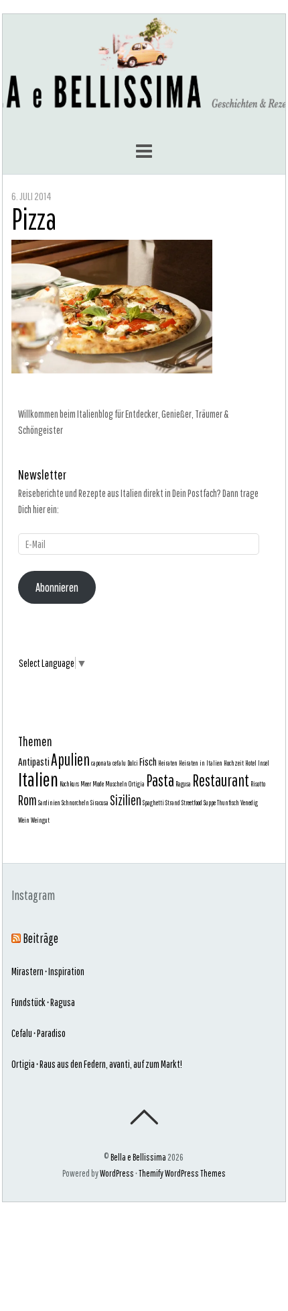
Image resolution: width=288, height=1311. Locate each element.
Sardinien (49, 803)
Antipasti (34, 761)
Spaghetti (153, 803)
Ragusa (183, 784)
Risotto (257, 784)
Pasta (160, 780)
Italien (38, 779)
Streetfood (192, 803)
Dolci (132, 763)
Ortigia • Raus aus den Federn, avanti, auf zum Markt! (96, 1064)
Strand (172, 803)
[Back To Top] (143, 1117)
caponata (101, 763)
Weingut (40, 820)
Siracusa (99, 803)
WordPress (117, 1173)
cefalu (119, 763)
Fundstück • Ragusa (43, 1002)
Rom (27, 800)
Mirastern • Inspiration (47, 971)
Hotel (251, 763)
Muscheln (116, 784)
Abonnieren (56, 587)
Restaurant (220, 780)
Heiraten (167, 763)
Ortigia (137, 784)
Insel (263, 763)
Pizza (33, 218)
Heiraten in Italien (200, 763)
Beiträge (40, 938)
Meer (85, 784)
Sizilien (125, 800)
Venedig (249, 803)
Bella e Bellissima (138, 1157)
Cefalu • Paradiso (38, 1033)
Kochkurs (69, 784)
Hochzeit (234, 763)
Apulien (70, 759)
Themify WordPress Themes (182, 1173)
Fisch (148, 761)
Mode (98, 784)
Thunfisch (228, 803)
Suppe (210, 803)
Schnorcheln (75, 803)
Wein (23, 820)
